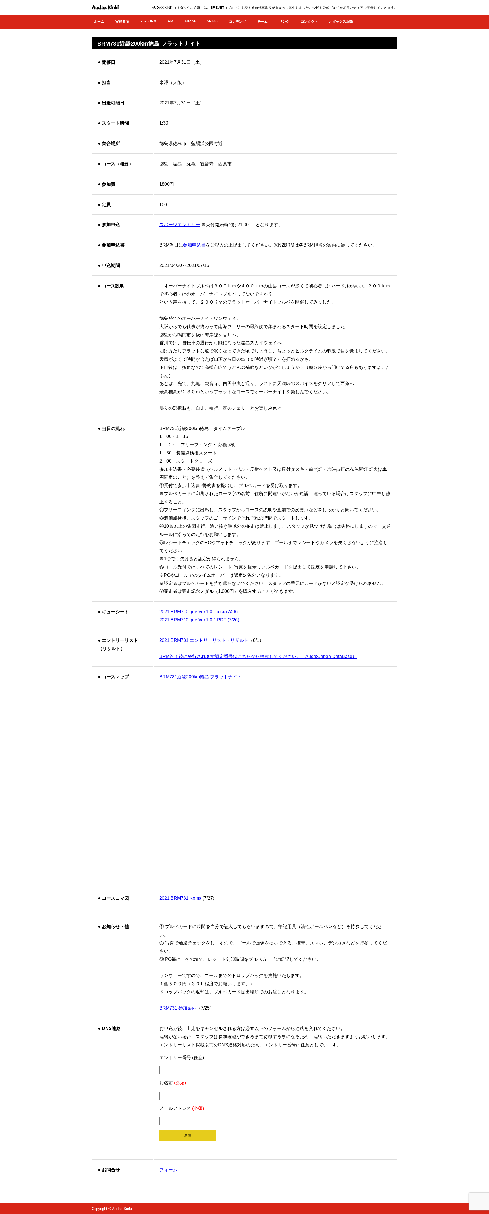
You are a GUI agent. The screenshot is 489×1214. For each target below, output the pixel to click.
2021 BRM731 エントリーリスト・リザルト (203, 640)
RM (170, 21)
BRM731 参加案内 (177, 1008)
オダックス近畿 (341, 21)
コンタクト (309, 21)
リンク (284, 21)
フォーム (168, 1169)
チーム (263, 21)
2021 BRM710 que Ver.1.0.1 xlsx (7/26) (198, 611)
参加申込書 (194, 245)
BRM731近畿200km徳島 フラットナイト (200, 676)
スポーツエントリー (179, 224)
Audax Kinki (105, 7)
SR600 (212, 21)
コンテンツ (237, 21)
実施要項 (122, 21)
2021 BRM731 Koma (180, 898)
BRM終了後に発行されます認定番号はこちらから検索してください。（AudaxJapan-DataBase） (258, 656)
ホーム (99, 21)
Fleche (190, 21)
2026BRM (148, 21)
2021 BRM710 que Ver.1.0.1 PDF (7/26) (199, 619)
